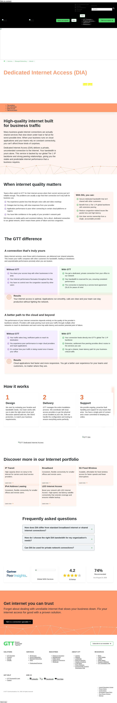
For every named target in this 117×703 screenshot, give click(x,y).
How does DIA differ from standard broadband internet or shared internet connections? (56, 529)
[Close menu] (82, 15)
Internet (31, 61)
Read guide (21, 94)
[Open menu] (73, 20)
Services (9, 61)
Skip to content (5, 1)
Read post (59, 92)
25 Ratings (72, 579)
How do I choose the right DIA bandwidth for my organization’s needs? (56, 539)
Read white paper (95, 92)
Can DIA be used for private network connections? (49, 548)
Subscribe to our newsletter (101, 643)
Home (4, 61)
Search (94, 6)
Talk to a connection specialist (17, 622)
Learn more (8, 483)
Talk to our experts (62, 20)
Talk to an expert (106, 20)
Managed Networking (21, 61)
